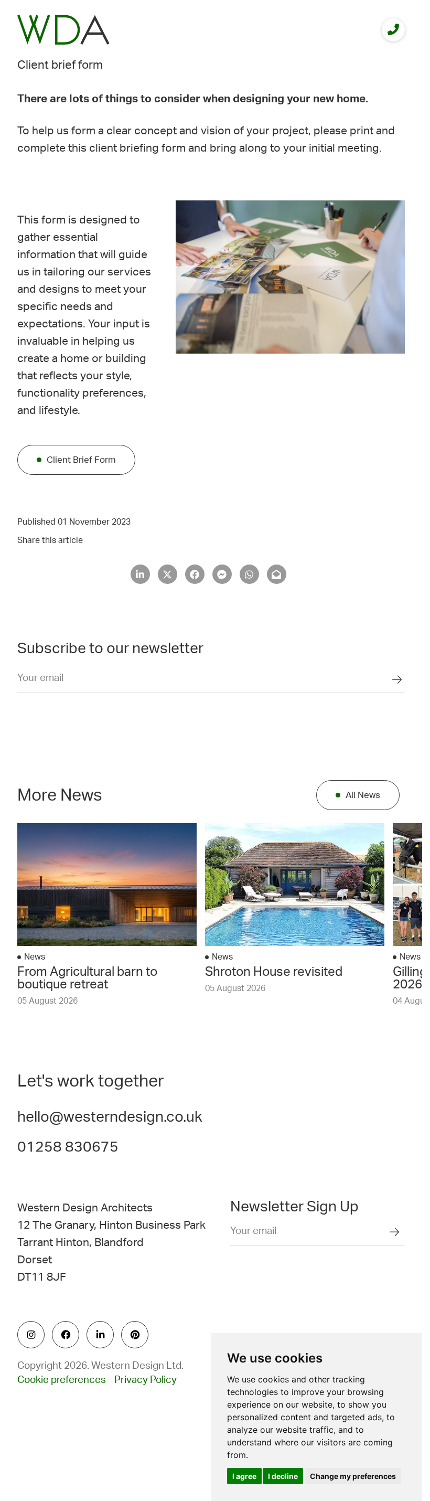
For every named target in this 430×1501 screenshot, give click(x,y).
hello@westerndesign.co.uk (109, 1117)
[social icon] (31, 1334)
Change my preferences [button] (353, 1476)
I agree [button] (244, 1476)
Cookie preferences (61, 1380)
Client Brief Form (81, 459)
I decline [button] (283, 1476)
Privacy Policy (145, 1380)
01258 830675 (68, 1147)
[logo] (63, 30)
